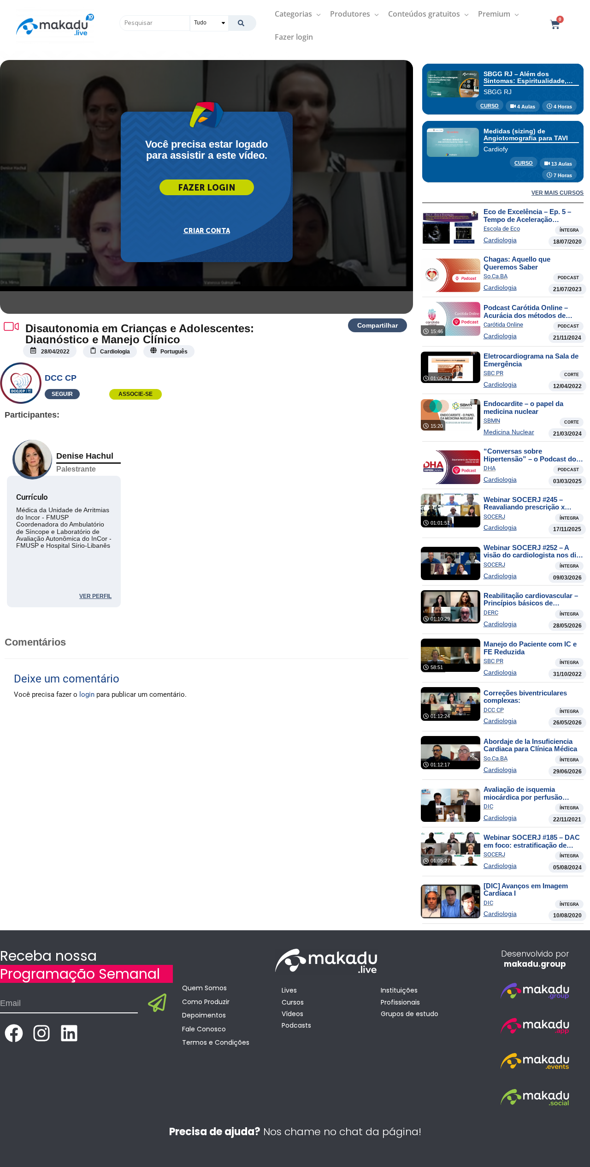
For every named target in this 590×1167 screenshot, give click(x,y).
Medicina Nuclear (509, 432)
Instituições (399, 990)
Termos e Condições (215, 1042)
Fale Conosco (204, 1029)
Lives (289, 990)
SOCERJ (494, 516)
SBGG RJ (498, 92)
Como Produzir (206, 1001)
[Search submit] (242, 23)
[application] (316, 14)
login (86, 694)
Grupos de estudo (409, 1013)
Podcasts (296, 1025)
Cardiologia (500, 240)
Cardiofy (496, 149)
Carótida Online (503, 324)
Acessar (206, 187)
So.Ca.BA (495, 276)
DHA (490, 468)
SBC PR (493, 373)
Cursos (293, 1002)
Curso (489, 105)
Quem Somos (204, 988)
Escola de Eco (502, 228)
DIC (488, 806)
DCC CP (61, 378)
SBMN (492, 420)
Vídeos (292, 1013)
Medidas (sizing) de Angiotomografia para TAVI (526, 134)
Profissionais (400, 1002)
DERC (491, 612)
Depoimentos (204, 1015)
